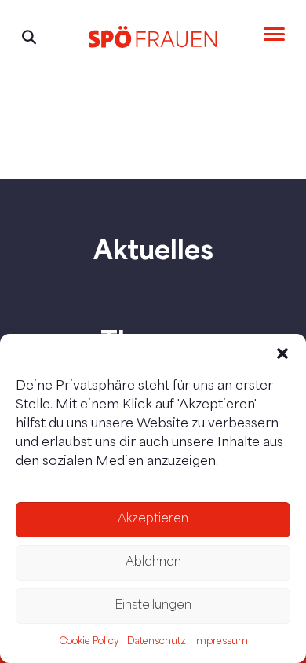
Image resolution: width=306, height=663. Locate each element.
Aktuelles (153, 249)
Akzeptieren (153, 520)
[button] (282, 353)
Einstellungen (153, 606)
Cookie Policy (89, 642)
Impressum (221, 642)
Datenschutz (156, 642)
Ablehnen (153, 563)
